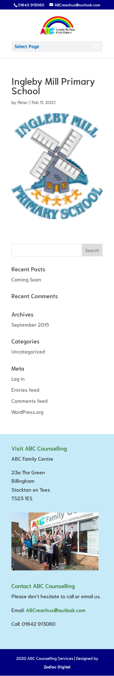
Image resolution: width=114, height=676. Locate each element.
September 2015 (30, 324)
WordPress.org (27, 411)
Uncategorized (28, 351)
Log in (18, 378)
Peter (22, 102)
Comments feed (29, 400)
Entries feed (25, 389)
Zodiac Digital (57, 666)
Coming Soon (26, 279)
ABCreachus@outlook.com (56, 609)
